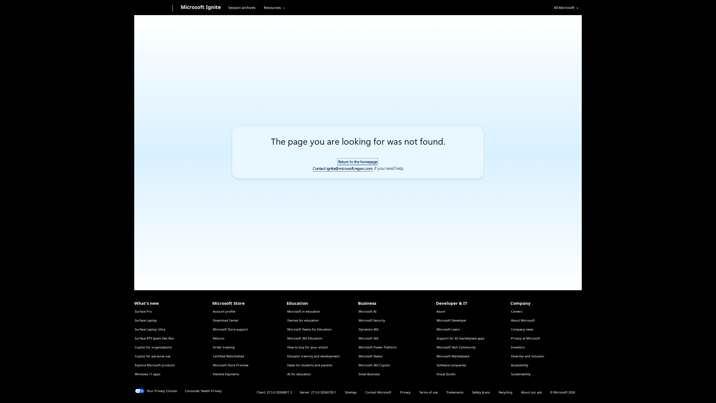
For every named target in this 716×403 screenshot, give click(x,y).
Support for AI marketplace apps (460, 338)
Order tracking (224, 347)
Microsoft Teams (370, 356)
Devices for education (303, 320)
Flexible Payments (226, 374)
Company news (522, 329)
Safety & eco (481, 392)
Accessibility (519, 365)
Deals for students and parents (309, 365)
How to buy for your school (307, 347)
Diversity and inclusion (527, 356)
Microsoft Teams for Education (309, 329)
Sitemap (351, 392)
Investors (518, 347)
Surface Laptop (146, 320)
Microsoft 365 (368, 338)
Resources (272, 7)
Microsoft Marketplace (453, 356)
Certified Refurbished (228, 356)
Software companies (451, 365)
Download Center (226, 320)
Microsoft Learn (448, 329)
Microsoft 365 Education (304, 338)
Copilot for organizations (153, 347)
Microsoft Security (372, 320)
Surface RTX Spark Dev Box (154, 338)
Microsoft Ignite (201, 7)
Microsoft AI (367, 311)
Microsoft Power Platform (378, 347)
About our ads (531, 392)
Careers (516, 311)
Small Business (369, 374)
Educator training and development (313, 356)
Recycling (505, 392)
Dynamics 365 (368, 329)
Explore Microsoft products (155, 365)
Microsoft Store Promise (230, 365)
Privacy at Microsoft (525, 338)
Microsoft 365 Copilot (374, 365)
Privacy (405, 392)
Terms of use (428, 392)
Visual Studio (446, 374)
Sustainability (521, 374)
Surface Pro (143, 311)
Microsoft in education (303, 311)
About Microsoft (523, 320)
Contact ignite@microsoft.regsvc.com (343, 168)
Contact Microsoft (378, 392)
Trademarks (454, 392)
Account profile (224, 311)
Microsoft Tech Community (456, 347)
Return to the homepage (357, 162)
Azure (441, 311)
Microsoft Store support (230, 329)
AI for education (299, 374)
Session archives (241, 7)
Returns (218, 338)
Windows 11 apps (147, 374)
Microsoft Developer (452, 320)
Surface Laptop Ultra (150, 329)
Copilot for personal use (152, 356)
